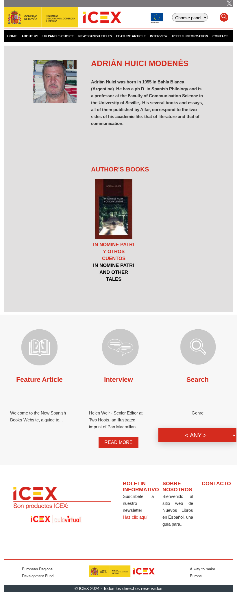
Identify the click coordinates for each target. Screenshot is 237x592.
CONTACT (220, 36)
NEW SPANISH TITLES (95, 36)
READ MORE (118, 442)
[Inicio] (62, 14)
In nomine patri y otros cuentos (113, 251)
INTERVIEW (158, 36)
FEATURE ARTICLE (131, 36)
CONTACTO (216, 483)
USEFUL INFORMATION (190, 36)
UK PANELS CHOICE (58, 36)
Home (12, 36)
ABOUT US (29, 36)
